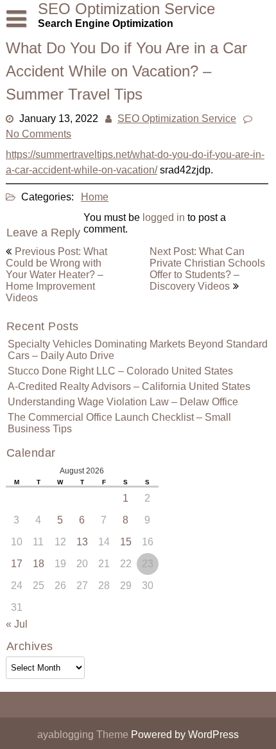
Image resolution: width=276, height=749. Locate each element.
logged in (163, 217)
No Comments (38, 133)
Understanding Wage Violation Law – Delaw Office (123, 401)
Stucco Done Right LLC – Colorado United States (120, 371)
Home (94, 196)
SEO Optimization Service (176, 118)
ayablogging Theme (84, 734)
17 (16, 563)
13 (82, 541)
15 (126, 541)
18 (38, 563)
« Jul (17, 624)
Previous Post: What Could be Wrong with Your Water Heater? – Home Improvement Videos (56, 274)
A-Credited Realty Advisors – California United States (129, 386)
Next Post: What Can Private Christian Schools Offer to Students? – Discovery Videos (207, 269)
